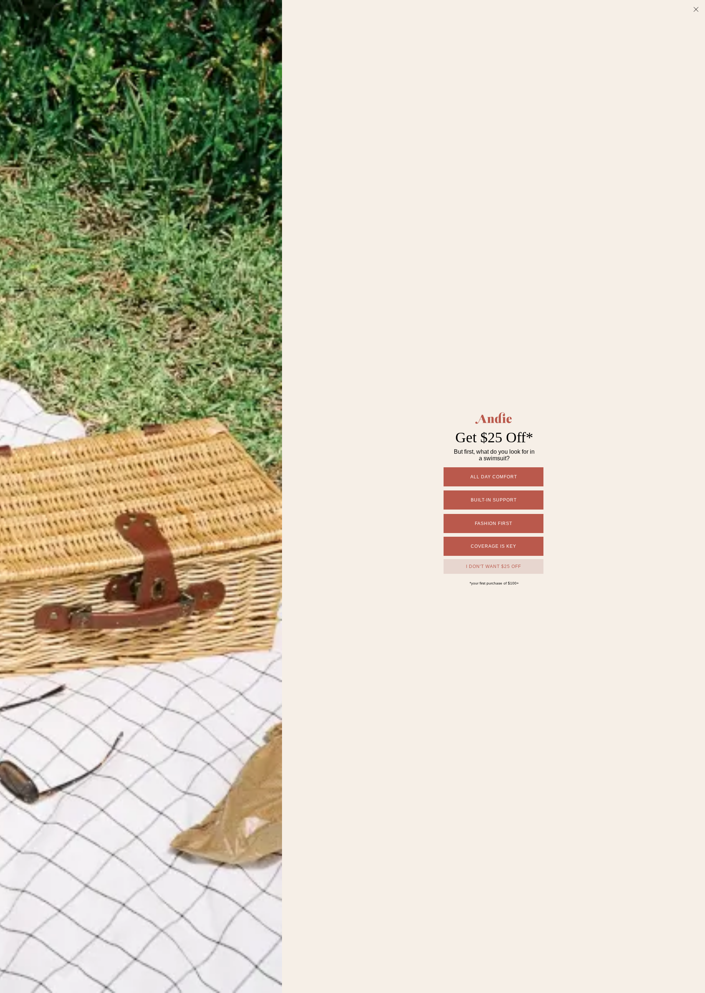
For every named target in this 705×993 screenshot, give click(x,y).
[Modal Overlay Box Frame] (352, 496)
